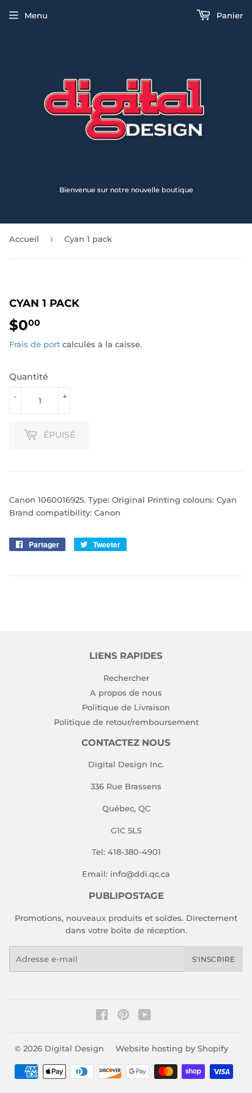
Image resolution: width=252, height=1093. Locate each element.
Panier (228, 15)
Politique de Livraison (126, 707)
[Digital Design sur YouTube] (144, 1016)
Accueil (24, 239)
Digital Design (74, 1048)
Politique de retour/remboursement (126, 722)
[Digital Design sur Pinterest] (123, 1016)
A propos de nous (126, 692)
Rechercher (126, 678)
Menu (36, 15)
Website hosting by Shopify (172, 1048)
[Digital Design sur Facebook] (101, 1016)
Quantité (28, 376)
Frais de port (34, 344)
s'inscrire (213, 959)
